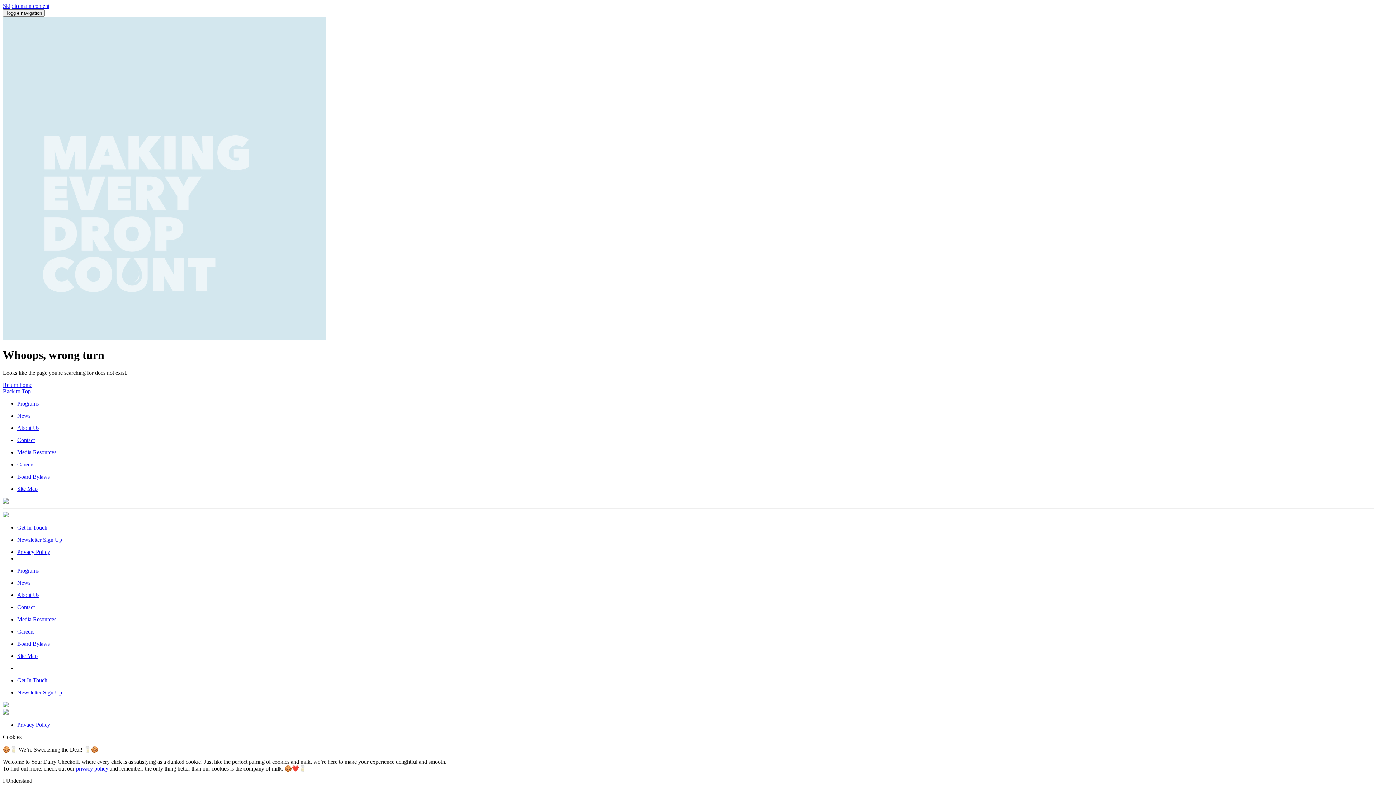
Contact (26, 440)
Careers (25, 464)
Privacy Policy (33, 552)
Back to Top (17, 391)
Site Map (27, 489)
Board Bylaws (33, 477)
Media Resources (36, 452)
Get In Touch (32, 528)
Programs (28, 403)
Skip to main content (26, 6)
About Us (28, 428)
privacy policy (92, 768)
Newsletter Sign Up (39, 540)
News (23, 416)
